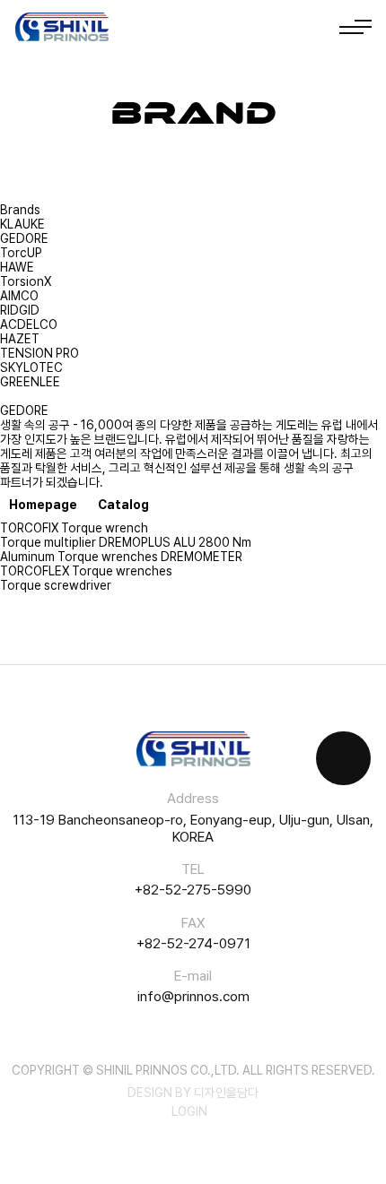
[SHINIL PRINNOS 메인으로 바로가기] (62, 27)
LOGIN (189, 1111)
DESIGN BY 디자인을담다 (193, 1092)
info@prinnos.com (193, 996)
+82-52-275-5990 (193, 889)
